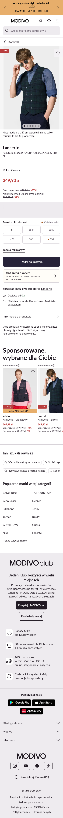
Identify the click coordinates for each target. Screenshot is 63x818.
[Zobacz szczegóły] (58, 316)
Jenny (35, 508)
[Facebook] (37, 766)
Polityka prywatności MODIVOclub (30, 807)
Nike (5, 532)
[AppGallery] (31, 711)
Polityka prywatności (30, 802)
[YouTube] (26, 766)
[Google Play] (19, 702)
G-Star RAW (10, 524)
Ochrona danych (42, 812)
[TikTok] (48, 766)
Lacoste (37, 532)
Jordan (7, 516)
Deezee (36, 500)
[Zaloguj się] (40, 21)
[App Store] (43, 702)
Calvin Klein (10, 492)
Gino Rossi (9, 500)
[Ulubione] (49, 21)
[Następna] (58, 7)
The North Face (41, 492)
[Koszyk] (57, 21)
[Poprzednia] (5, 7)
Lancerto (11, 147)
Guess (36, 524)
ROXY (36, 516)
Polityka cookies (21, 812)
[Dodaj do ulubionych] (58, 53)
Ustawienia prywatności (37, 797)
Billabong (8, 508)
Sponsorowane (10, 365)
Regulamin (15, 797)
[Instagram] (14, 766)
